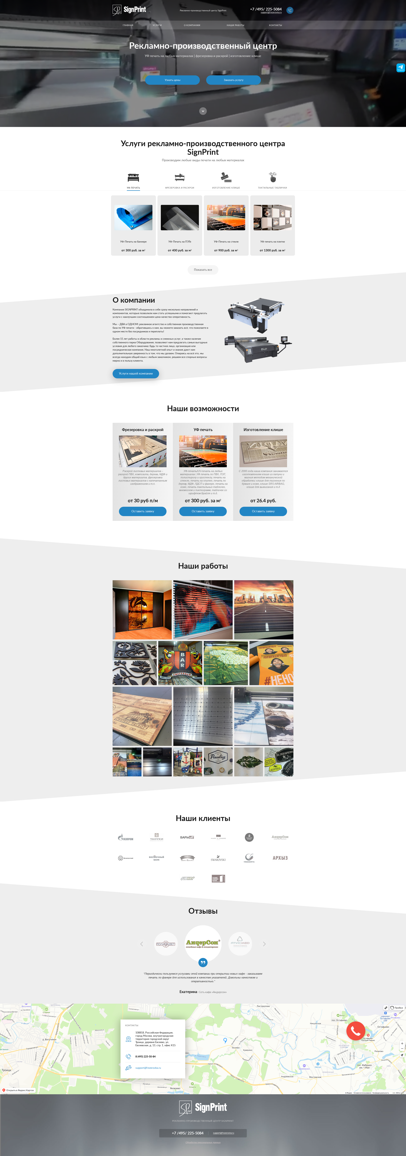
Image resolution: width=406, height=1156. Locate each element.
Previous (142, 944)
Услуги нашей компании (136, 373)
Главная (128, 25)
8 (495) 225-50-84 (145, 1056)
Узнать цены (172, 80)
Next (264, 944)
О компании (192, 25)
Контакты (275, 25)
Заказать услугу (233, 80)
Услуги (157, 25)
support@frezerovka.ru (271, 12)
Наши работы (235, 25)
